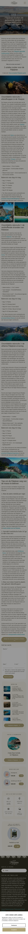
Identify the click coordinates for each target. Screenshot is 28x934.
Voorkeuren (14, 925)
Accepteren (14, 929)
